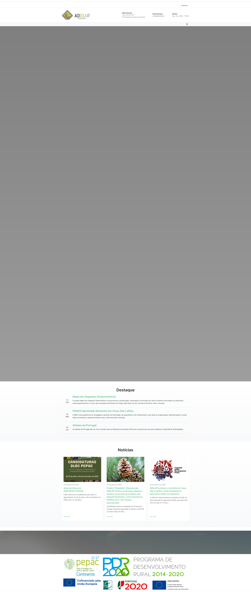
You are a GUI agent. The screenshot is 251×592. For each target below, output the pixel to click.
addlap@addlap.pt (159, 16)
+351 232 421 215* (128, 15)
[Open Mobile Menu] (187, 24)
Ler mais (67, 516)
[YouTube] (68, 5)
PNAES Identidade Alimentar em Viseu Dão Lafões (103, 410)
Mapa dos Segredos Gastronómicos (94, 396)
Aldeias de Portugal (84, 425)
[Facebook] (64, 5)
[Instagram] (72, 5)
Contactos (184, 5)
